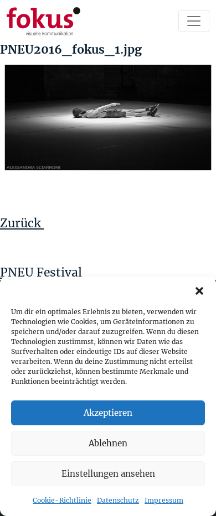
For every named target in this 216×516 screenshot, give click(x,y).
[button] (199, 290)
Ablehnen (108, 443)
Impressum (164, 500)
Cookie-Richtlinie (62, 500)
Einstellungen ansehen (108, 473)
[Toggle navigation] (193, 21)
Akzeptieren (108, 413)
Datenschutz (118, 500)
